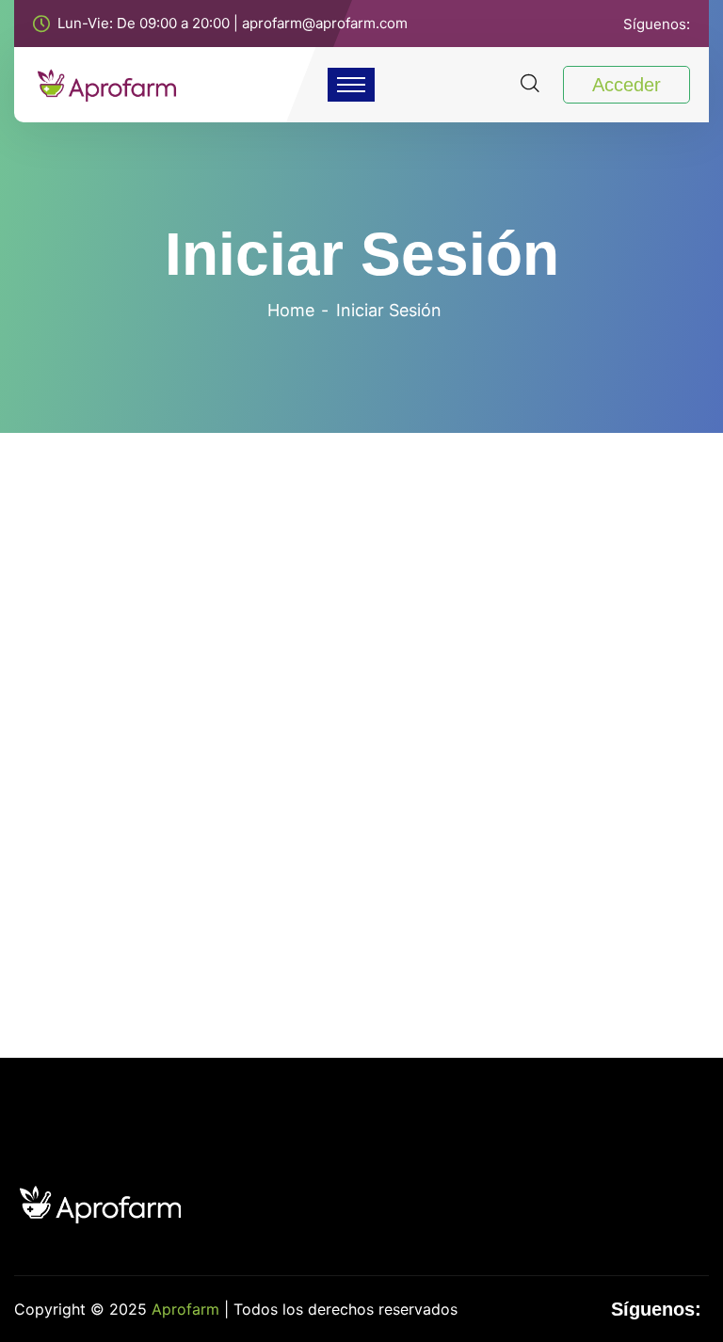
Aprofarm (185, 1309)
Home (290, 310)
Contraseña (220, 655)
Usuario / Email (232, 572)
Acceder (626, 84)
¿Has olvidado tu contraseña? (361, 849)
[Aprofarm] (107, 82)
